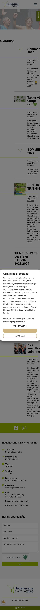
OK (20, 331)
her (25, 322)
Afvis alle (20, 336)
